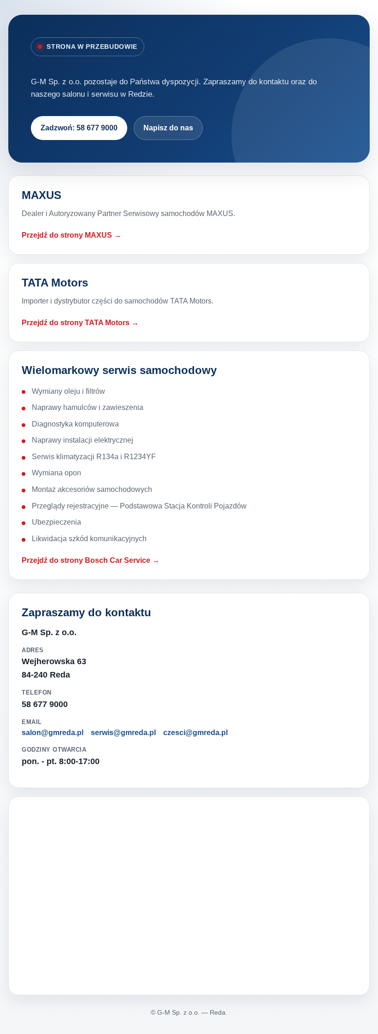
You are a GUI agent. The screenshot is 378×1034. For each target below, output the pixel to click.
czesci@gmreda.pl (195, 732)
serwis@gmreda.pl (123, 732)
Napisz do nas (168, 128)
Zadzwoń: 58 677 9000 (79, 128)
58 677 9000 (45, 704)
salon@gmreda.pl (52, 732)
